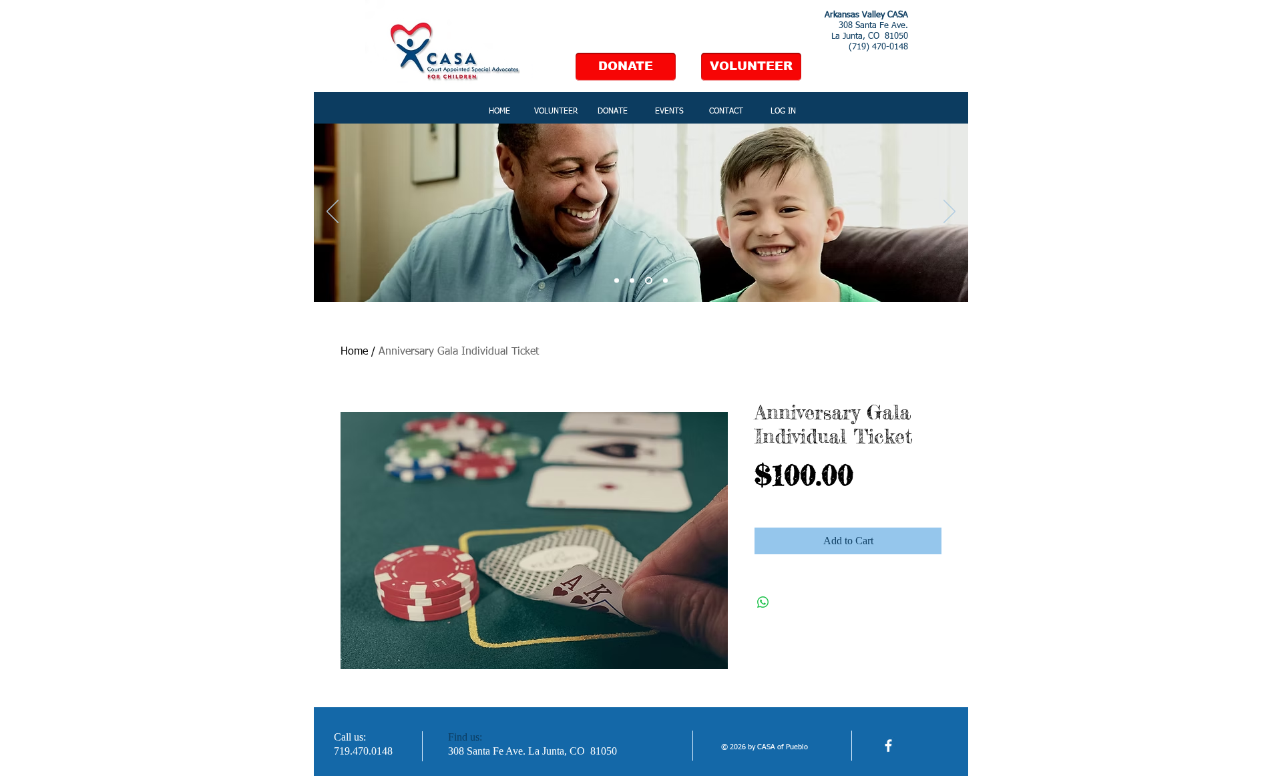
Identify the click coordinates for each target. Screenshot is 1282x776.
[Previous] (333, 212)
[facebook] (888, 745)
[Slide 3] (648, 280)
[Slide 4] (665, 280)
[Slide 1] (616, 280)
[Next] (949, 212)
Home (354, 352)
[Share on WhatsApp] (763, 602)
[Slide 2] (632, 280)
